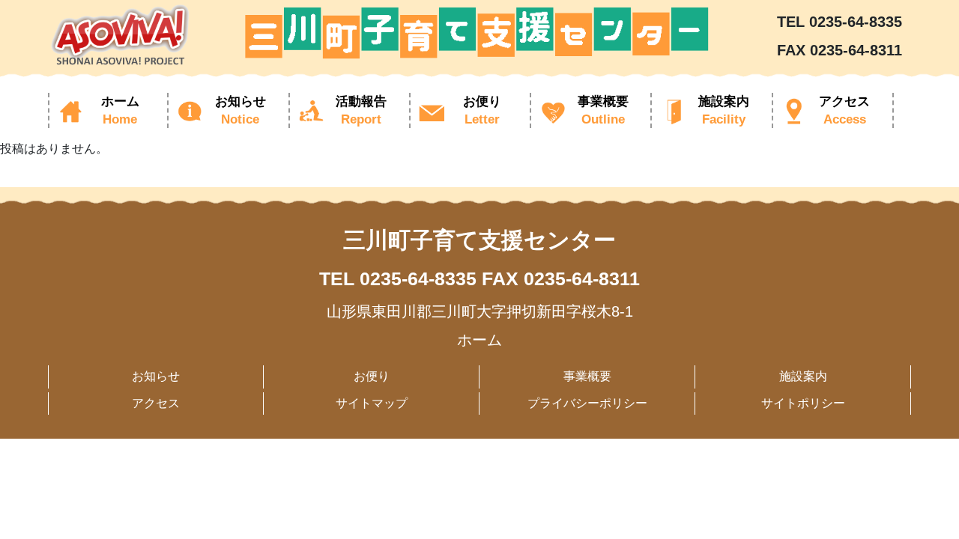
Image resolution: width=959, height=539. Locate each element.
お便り (372, 376)
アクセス (156, 403)
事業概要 (587, 376)
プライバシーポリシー (587, 403)
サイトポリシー (803, 403)
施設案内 (803, 376)
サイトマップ (372, 403)
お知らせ (156, 376)
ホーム (479, 340)
